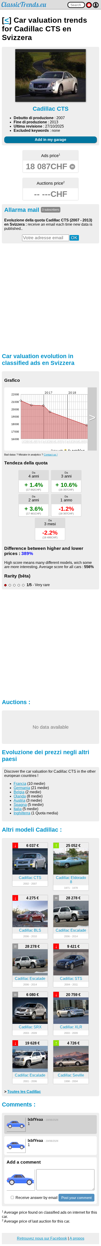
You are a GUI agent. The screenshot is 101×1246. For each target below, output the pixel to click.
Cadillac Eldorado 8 (71, 880)
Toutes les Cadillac (24, 1092)
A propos (77, 1238)
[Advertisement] (50, 297)
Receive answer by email (36, 1198)
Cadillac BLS (30, 930)
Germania (22, 788)
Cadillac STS (71, 979)
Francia (20, 784)
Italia (18, 809)
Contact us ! (51, 454)
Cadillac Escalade (71, 930)
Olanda (20, 796)
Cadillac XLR (71, 1027)
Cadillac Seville (71, 1075)
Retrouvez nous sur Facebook (42, 1238)
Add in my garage (50, 140)
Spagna (20, 805)
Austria (19, 800)
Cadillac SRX (30, 1027)
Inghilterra (22, 813)
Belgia (19, 792)
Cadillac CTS (30, 878)
